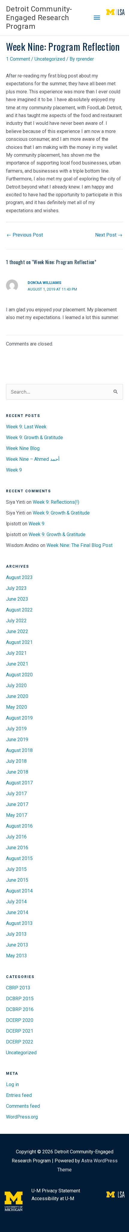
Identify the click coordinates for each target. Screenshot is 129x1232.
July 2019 (16, 729)
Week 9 (14, 470)
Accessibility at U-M (53, 1198)
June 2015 (17, 880)
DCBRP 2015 (20, 998)
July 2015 (16, 869)
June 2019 (17, 739)
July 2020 (16, 685)
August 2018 (19, 750)
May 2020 (16, 707)
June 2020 (17, 696)
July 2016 (16, 837)
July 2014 (16, 901)
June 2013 (17, 945)
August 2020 (19, 675)
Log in (12, 1084)
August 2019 (19, 718)
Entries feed (19, 1095)
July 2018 (16, 761)
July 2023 (16, 588)
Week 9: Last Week (26, 427)
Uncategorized (49, 59)
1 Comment (18, 59)
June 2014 (17, 912)
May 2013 (16, 956)
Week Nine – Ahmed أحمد (32, 459)
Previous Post (25, 235)
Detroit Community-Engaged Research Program (39, 18)
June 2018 (17, 772)
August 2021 (19, 642)
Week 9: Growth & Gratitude (34, 437)
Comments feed (23, 1106)
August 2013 (19, 923)
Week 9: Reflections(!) (56, 502)
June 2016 (17, 847)
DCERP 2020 (19, 1020)
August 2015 (19, 858)
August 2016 (19, 826)
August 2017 (19, 783)
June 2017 (17, 804)
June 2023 (17, 599)
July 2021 (16, 653)
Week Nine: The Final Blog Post (79, 545)
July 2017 (16, 793)
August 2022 (19, 610)
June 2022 (17, 631)
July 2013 (16, 934)
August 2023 (19, 577)
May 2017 (16, 815)
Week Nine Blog (23, 448)
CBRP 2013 (18, 988)
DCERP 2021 (19, 1031)
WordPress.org (22, 1117)
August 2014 (19, 891)
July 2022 (16, 621)
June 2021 (17, 664)
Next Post (108, 235)
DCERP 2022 (19, 1042)
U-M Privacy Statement (56, 1191)
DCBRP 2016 (20, 1009)
